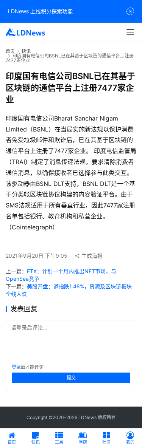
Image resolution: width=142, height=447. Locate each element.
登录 (16, 367)
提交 (71, 377)
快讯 (26, 51)
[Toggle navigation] (130, 32)
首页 (10, 51)
